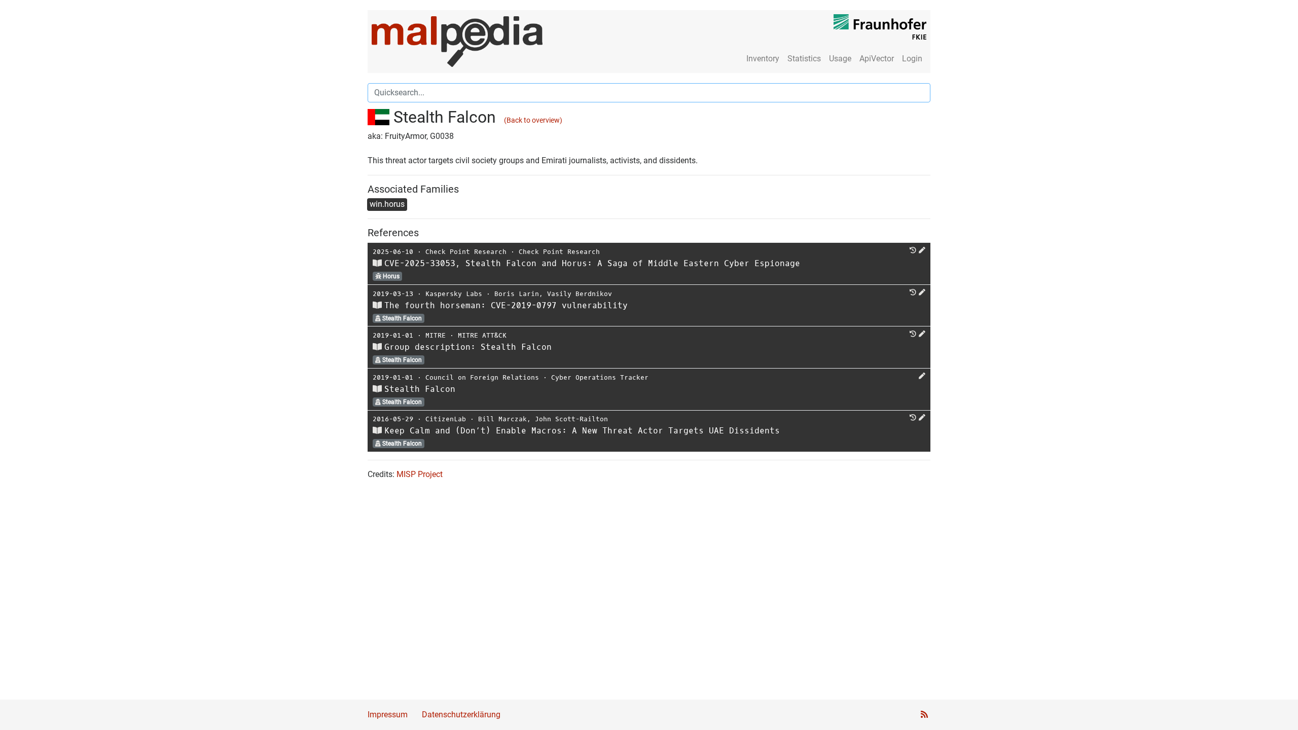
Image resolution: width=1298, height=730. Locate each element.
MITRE (435, 335)
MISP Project (419, 474)
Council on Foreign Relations (482, 377)
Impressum (388, 714)
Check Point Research (466, 251)
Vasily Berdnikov (579, 293)
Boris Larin (516, 293)
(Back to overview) (533, 120)
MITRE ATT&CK (482, 335)
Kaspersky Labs (453, 293)
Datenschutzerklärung (461, 714)
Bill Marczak (502, 419)
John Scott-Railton (571, 419)
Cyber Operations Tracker (599, 377)
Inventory (762, 58)
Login (912, 58)
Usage (840, 58)
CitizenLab (445, 419)
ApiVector (876, 58)
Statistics (804, 58)
